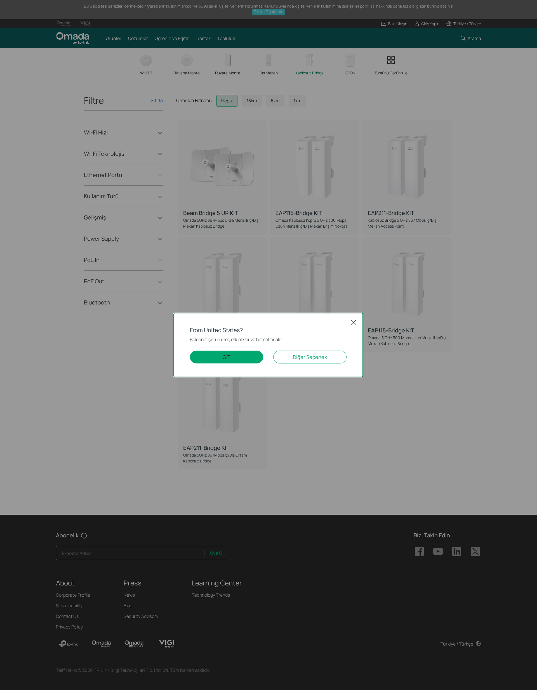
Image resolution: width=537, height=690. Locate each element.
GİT (226, 357)
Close (353, 322)
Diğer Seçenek (310, 357)
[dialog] (268, 345)
